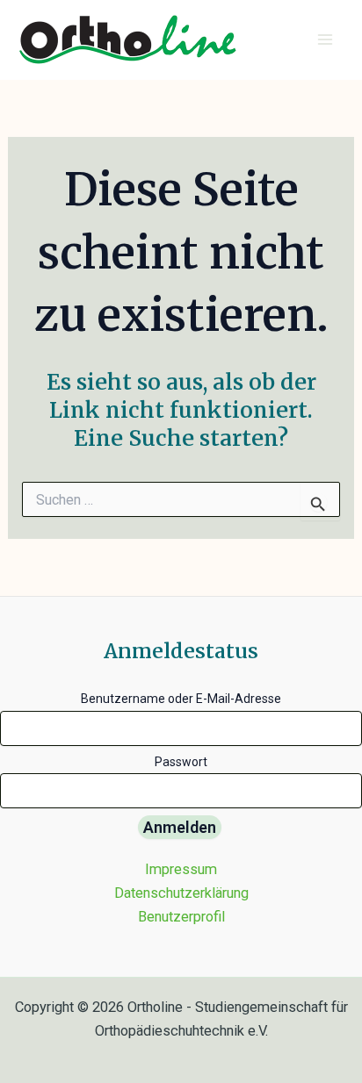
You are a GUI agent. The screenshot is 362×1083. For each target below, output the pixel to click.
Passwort (181, 762)
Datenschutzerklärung (181, 893)
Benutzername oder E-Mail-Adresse (181, 699)
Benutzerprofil (181, 916)
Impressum (181, 869)
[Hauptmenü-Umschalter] (324, 40)
